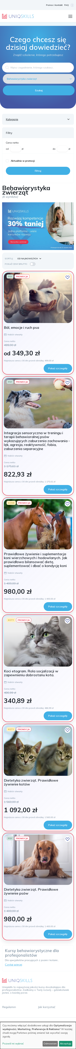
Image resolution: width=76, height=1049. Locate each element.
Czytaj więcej (13, 964)
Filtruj (38, 170)
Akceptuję (65, 1043)
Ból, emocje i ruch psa (21, 327)
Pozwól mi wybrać (13, 1043)
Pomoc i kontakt (54, 5)
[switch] (33, 264)
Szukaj (39, 90)
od (7, 148)
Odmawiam (50, 1043)
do (54, 148)
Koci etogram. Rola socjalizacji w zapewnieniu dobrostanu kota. (31, 673)
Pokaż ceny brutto (16, 264)
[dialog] (38, 1035)
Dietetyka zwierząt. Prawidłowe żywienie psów (31, 891)
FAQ (66, 5)
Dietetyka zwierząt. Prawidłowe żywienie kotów (31, 782)
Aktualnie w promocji (23, 160)
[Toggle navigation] (70, 16)
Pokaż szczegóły (58, 368)
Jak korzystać (46, 1007)
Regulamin (9, 1007)
